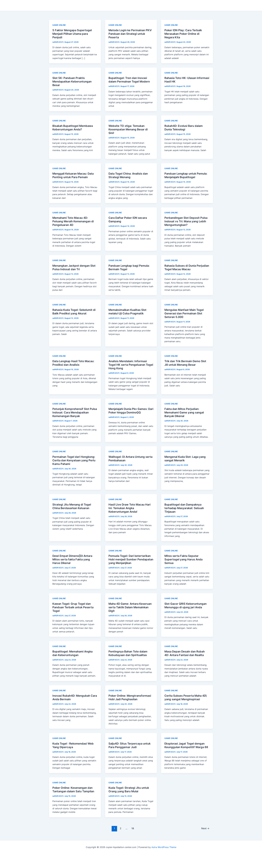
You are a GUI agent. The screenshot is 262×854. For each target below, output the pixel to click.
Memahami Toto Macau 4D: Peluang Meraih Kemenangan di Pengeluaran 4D (73, 221)
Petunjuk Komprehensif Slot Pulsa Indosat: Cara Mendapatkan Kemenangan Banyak (74, 412)
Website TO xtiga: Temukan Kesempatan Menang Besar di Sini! (128, 129)
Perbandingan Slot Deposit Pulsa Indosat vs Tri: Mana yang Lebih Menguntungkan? (185, 221)
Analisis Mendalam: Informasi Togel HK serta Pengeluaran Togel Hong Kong (130, 365)
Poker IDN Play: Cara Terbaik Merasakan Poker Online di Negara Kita (183, 34)
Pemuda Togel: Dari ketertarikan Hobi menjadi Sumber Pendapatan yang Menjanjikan (130, 559)
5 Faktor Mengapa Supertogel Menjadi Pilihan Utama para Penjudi (72, 34)
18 (132, 828)
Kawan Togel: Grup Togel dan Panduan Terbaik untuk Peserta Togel (72, 607)
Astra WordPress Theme (163, 847)
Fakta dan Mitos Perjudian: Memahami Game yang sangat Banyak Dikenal (184, 412)
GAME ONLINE (59, 25)
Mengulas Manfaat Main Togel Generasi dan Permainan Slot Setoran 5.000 (184, 313)
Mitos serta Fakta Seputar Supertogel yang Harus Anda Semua (183, 559)
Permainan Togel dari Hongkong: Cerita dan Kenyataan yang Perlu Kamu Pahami (73, 460)
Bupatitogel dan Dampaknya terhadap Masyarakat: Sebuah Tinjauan (184, 508)
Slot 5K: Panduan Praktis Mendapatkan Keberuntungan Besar (72, 81)
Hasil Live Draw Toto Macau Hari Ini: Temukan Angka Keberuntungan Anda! (129, 508)
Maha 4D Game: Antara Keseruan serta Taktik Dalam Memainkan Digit (130, 607)
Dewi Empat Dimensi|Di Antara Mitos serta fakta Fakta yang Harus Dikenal (72, 559)
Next (205, 828)
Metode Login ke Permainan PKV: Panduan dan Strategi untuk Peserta (130, 34)
